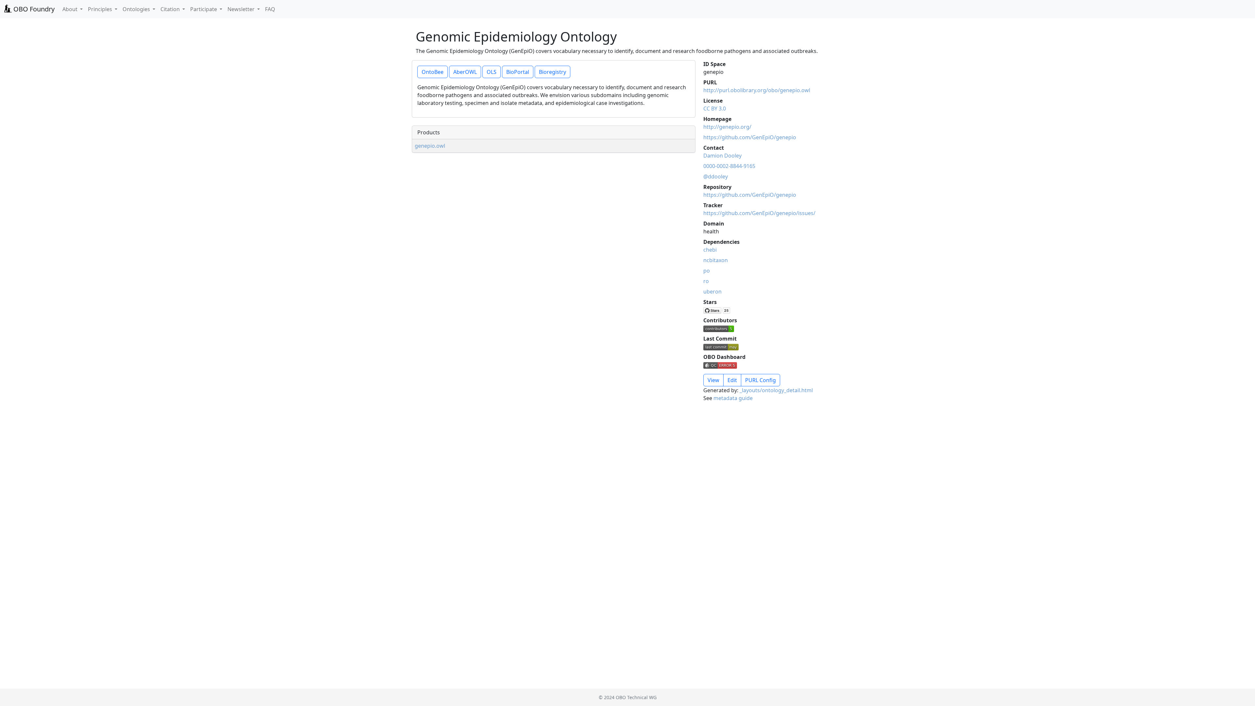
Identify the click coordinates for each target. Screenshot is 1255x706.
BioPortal (517, 72)
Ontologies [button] (137, 9)
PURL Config (760, 380)
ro (706, 281)
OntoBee (432, 72)
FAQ (270, 9)
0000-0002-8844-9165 (729, 166)
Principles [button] (100, 9)
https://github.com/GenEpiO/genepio (749, 137)
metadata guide (733, 398)
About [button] (70, 9)
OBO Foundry (33, 9)
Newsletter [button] (241, 9)
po (706, 270)
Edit (732, 380)
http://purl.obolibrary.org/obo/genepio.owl (756, 90)
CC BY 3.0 (714, 108)
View (713, 380)
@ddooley (715, 176)
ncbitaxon (715, 260)
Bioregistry (552, 72)
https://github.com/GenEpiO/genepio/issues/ (759, 213)
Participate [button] (204, 9)
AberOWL (465, 72)
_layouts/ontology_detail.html (776, 390)
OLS (491, 72)
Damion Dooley (722, 155)
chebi (710, 249)
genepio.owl (430, 145)
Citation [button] (170, 9)
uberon (712, 291)
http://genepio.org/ (727, 126)
